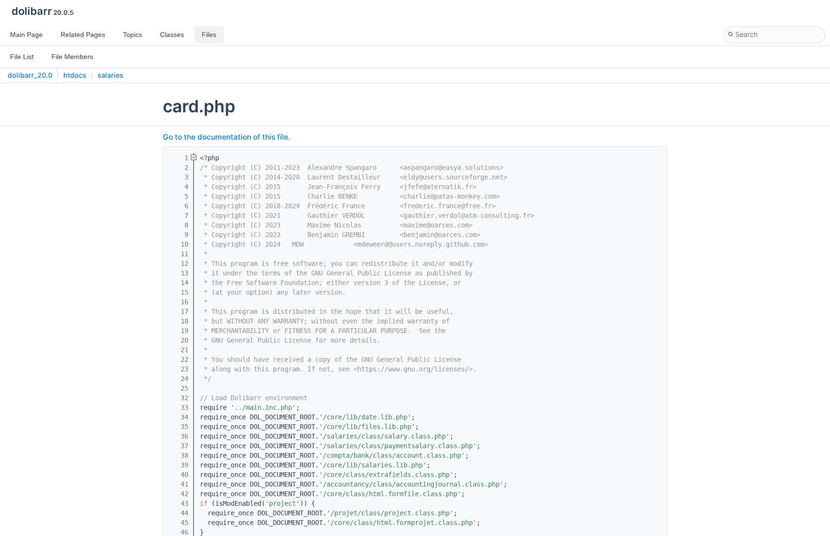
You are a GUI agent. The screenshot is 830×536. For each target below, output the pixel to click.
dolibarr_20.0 (30, 75)
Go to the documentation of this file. (226, 137)
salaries (110, 75)
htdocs (74, 75)
